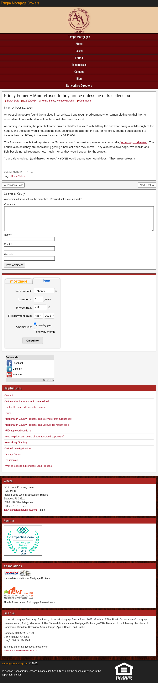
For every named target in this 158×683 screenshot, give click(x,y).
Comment (10, 204)
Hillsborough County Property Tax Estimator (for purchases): (38, 418)
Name (8, 234)
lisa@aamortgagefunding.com (20, 509)
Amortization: (24, 326)
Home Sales (48, 100)
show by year (44, 325)
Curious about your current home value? (26, 401)
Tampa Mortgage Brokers (20, 3)
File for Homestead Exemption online (25, 407)
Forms (79, 58)
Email (8, 244)
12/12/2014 (30, 100)
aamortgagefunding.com (15, 663)
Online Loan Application (17, 448)
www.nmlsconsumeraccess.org (21, 650)
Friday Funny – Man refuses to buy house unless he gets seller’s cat (68, 95)
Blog (79, 79)
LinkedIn (17, 368)
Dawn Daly (13, 100)
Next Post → (147, 185)
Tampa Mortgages (79, 37)
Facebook (18, 363)
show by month (45, 331)
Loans (79, 51)
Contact (79, 72)
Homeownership (65, 100)
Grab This (48, 380)
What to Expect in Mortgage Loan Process (28, 465)
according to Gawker (134, 142)
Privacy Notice (12, 454)
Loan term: (25, 299)
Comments (85, 100)
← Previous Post (13, 185)
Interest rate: (24, 307)
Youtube (17, 374)
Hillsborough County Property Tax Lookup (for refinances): (36, 424)
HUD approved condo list (18, 430)
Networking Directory (79, 85)
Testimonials (79, 65)
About (79, 44)
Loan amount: (23, 291)
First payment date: (20, 315)
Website (8, 254)
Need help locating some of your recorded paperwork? (34, 436)
